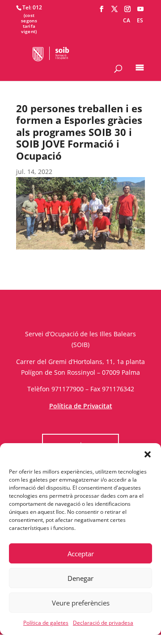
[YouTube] (140, 9)
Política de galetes (45, 623)
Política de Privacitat (80, 406)
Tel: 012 (32, 7)
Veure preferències (81, 602)
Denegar (80, 578)
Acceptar (81, 553)
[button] (147, 454)
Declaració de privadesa (103, 623)
